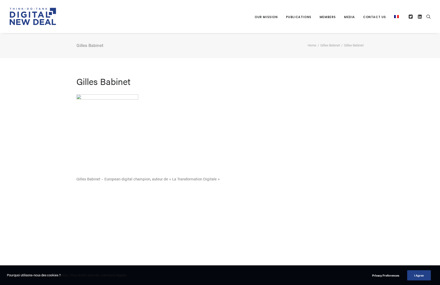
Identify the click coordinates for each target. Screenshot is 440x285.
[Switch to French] (395, 16)
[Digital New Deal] (33, 16)
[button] (411, 16)
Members (328, 17)
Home (312, 45)
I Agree (419, 275)
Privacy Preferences (385, 275)
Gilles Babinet (330, 45)
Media (349, 17)
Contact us (374, 17)
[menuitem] (266, 17)
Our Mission (266, 17)
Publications (298, 17)
